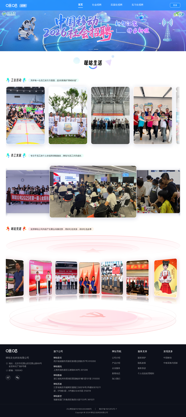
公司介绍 (116, 357)
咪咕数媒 (58, 375)
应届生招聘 (116, 4)
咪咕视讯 (58, 366)
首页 (80, 4)
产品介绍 (116, 363)
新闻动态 (116, 373)
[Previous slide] (10, 118)
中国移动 (167, 357)
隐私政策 (142, 363)
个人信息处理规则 (146, 373)
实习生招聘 (137, 4)
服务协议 (142, 368)
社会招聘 (96, 4)
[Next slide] (176, 118)
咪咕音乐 (58, 357)
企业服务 (116, 368)
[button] (8, 280)
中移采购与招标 (170, 363)
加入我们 (116, 378)
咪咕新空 (58, 396)
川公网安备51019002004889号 (79, 409)
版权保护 (142, 357)
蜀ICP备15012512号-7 (108, 409)
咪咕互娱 (58, 384)
